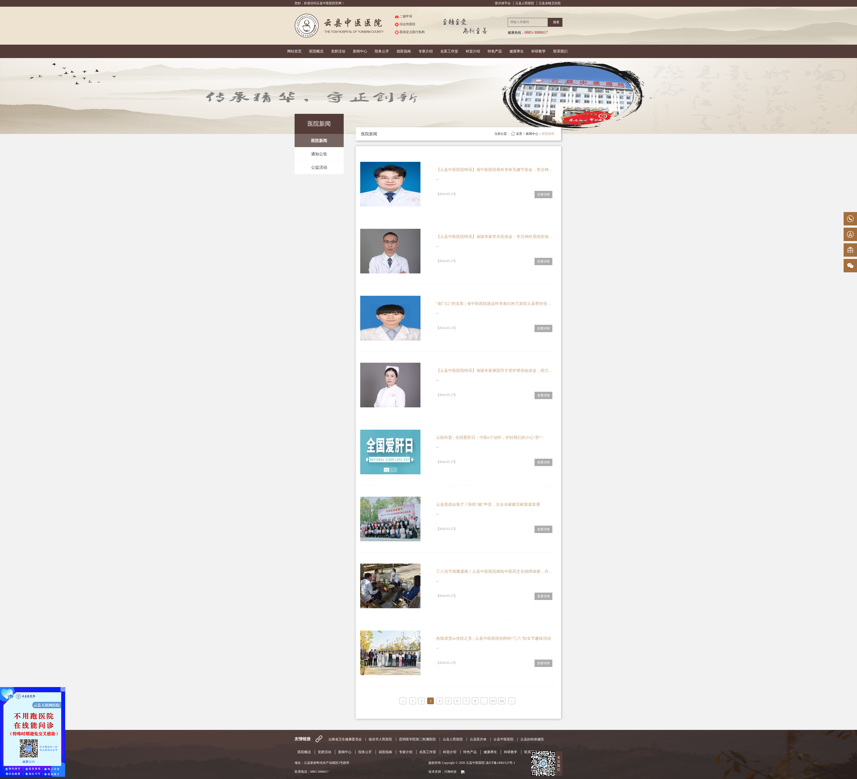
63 (493, 701)
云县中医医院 (503, 739)
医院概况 (316, 51)
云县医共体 (478, 739)
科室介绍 (473, 51)
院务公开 (382, 51)
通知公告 (319, 154)
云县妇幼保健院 (532, 739)
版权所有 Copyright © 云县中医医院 (471, 762)
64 (502, 701)
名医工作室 (449, 51)
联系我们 (560, 51)
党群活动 (338, 51)
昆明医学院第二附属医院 (417, 739)
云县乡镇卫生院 (550, 3)
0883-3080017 (536, 32)
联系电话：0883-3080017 (312, 771)
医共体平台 (503, 3)
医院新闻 (319, 140)
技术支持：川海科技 (444, 771)
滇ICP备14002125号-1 (500, 762)
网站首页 (294, 51)
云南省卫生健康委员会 (345, 739)
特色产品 (495, 51)
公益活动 (319, 167)
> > (524, 133)
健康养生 (517, 51)
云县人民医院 (524, 3)
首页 (519, 133)
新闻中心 (360, 51)
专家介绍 (425, 51)
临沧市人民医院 (380, 739)
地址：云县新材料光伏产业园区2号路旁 (322, 762)
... (437, 178)
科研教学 (538, 51)
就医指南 (404, 51)
